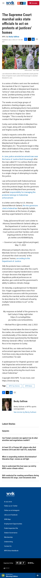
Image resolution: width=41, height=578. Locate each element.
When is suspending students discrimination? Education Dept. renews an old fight (19, 458)
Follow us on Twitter (10, 506)
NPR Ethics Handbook (11, 550)
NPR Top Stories (14, 386)
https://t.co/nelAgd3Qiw (20, 317)
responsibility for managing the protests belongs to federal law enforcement (19, 195)
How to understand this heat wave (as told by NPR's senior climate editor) (19, 467)
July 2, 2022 (33, 325)
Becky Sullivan (14, 37)
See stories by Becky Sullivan (25, 412)
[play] (3, 575)
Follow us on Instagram (11, 510)
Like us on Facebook (10, 515)
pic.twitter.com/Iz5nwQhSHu (20, 320)
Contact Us (7, 546)
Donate (34, 3)
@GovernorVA (15, 221)
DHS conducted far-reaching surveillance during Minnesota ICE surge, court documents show (20, 476)
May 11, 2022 (20, 245)
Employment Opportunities (13, 524)
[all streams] (38, 575)
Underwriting (8, 542)
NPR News (28, 386)
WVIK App (7, 519)
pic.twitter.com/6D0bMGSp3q (20, 237)
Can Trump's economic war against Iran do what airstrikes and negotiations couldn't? (20, 439)
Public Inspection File (11, 528)
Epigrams (5, 431)
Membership (8, 537)
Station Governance (10, 533)
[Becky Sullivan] (7, 404)
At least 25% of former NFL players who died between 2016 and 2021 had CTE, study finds (19, 448)
